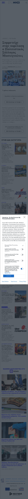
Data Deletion (5, 281)
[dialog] (14, 249)
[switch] (22, 249)
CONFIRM (8, 275)
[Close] (24, 217)
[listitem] (14, 246)
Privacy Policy (22, 281)
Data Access (14, 281)
